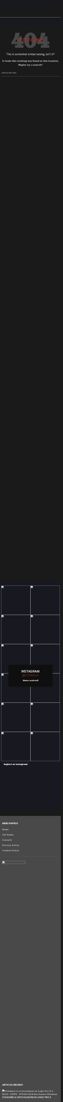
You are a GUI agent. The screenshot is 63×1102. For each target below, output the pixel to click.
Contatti (7, 840)
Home (5, 829)
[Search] (57, 11)
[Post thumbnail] (30, 1092)
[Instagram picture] (15, 600)
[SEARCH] (56, 73)
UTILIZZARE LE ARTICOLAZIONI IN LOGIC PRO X (26, 1097)
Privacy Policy (10, 845)
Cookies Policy (10, 850)
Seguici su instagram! (16, 764)
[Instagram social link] (30, 3)
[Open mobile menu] (3, 11)
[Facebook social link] (27, 3)
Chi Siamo (8, 835)
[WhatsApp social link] (34, 3)
